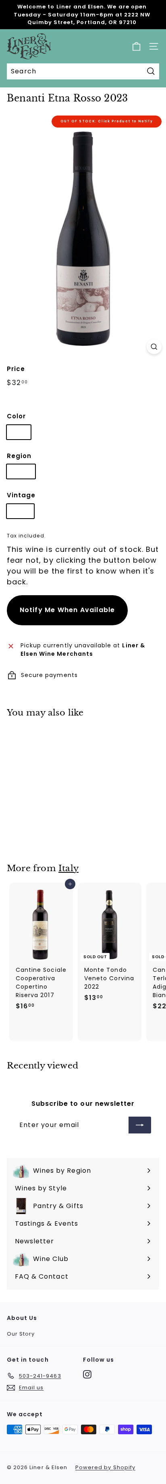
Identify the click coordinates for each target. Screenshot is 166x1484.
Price (16, 369)
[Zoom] (154, 346)
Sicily (21, 471)
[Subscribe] (140, 1125)
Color (16, 416)
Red (19, 432)
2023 (20, 511)
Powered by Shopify (105, 1467)
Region (19, 456)
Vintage (21, 495)
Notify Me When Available (67, 609)
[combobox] (83, 71)
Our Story (21, 1334)
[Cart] (136, 46)
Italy (68, 868)
